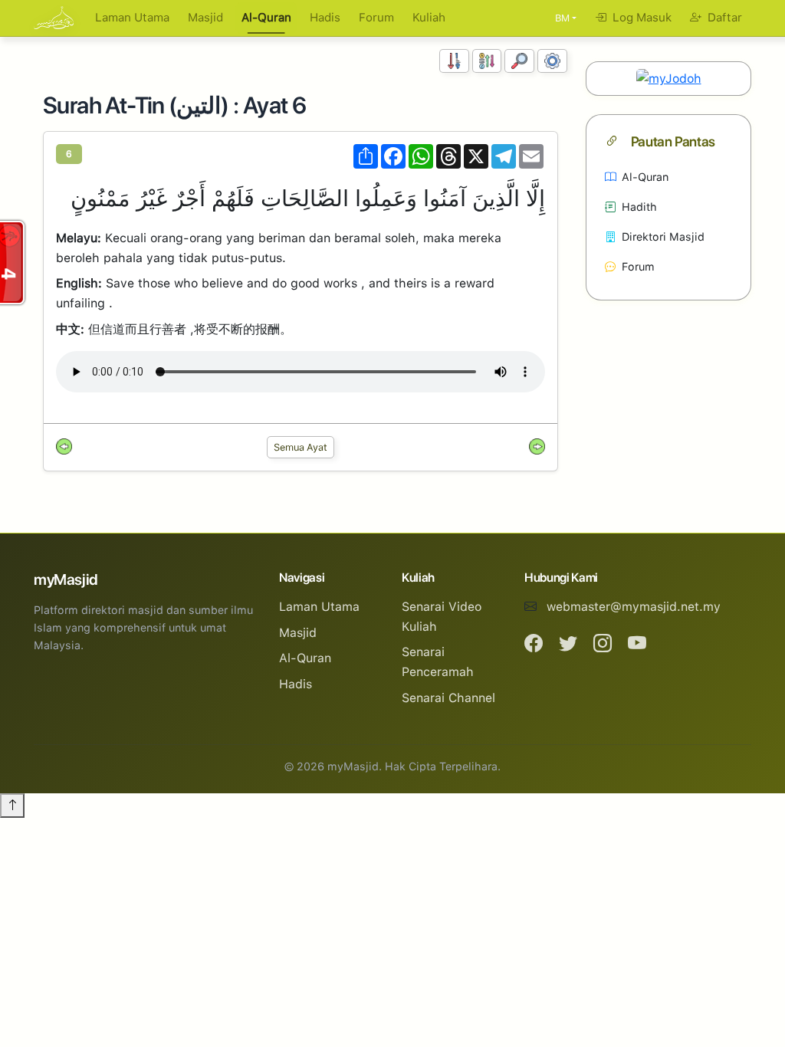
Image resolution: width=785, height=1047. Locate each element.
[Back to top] (12, 805)
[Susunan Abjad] (487, 61)
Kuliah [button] (428, 18)
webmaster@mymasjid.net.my (634, 606)
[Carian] (519, 61)
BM (562, 18)
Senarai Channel (448, 698)
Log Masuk (640, 18)
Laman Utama (132, 18)
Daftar (723, 18)
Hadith (639, 206)
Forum (376, 18)
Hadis (325, 18)
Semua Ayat (300, 447)
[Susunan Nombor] (454, 61)
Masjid (205, 18)
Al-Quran (266, 18)
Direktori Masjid (663, 236)
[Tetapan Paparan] (552, 61)
